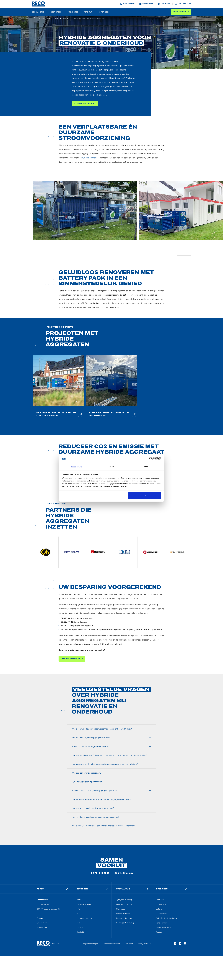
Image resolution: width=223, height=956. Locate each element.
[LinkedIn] (180, 943)
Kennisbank (128, 4)
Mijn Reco (165, 4)
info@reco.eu (125, 873)
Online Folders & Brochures (166, 918)
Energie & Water (44, 18)
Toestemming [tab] (76, 467)
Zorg (78, 923)
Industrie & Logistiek (84, 918)
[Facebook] (175, 943)
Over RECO (160, 900)
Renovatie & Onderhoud (86, 904)
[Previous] (180, 252)
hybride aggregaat (90, 157)
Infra (78, 909)
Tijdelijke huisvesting (124, 900)
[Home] (34, 18)
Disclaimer (129, 944)
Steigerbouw (121, 909)
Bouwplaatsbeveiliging (125, 923)
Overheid (80, 932)
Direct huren (179, 12)
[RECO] (43, 943)
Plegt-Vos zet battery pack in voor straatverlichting (56, 414)
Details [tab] (111, 466)
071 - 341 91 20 (185, 4)
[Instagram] (185, 943)
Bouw (79, 900)
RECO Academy (162, 904)
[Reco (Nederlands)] (38, 4)
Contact (159, 932)
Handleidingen (161, 923)
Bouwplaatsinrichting (124, 918)
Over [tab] (146, 466)
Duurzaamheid (161, 913)
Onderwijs (80, 927)
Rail (78, 913)
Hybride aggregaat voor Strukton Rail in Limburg (109, 414)
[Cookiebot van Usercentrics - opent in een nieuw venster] (151, 458)
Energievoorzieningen (124, 904)
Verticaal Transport (123, 913)
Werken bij (148, 4)
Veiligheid (159, 909)
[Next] (187, 252)
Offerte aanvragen (84, 103)
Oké (144, 496)
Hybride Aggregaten (61, 18)
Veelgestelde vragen (164, 927)
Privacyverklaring (144, 944)
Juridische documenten (111, 944)
